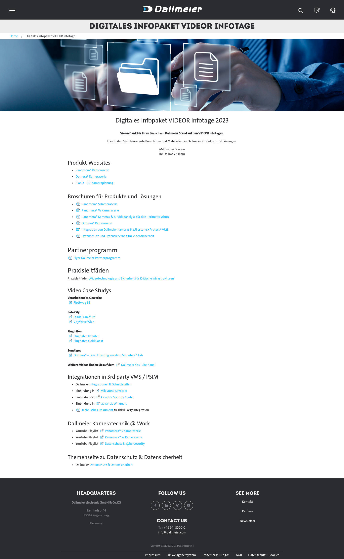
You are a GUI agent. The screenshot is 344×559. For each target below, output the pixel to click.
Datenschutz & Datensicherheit (111, 465)
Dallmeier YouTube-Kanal (138, 365)
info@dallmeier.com (172, 532)
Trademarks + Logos (216, 555)
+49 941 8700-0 (174, 527)
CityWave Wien (84, 322)
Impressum (152, 555)
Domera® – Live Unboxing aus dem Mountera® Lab (108, 355)
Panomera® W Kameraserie (100, 210)
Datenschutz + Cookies (263, 555)
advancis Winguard (114, 403)
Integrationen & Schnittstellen (110, 384)
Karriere (247, 511)
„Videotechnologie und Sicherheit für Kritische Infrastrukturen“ (132, 278)
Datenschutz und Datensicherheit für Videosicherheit (118, 236)
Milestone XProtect (114, 391)
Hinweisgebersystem (181, 555)
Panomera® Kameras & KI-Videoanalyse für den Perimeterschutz (125, 217)
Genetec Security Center (117, 397)
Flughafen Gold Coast (88, 341)
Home (14, 36)
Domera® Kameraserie (91, 176)
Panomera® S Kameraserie (99, 204)
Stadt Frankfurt (84, 317)
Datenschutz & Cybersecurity (125, 443)
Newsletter (247, 521)
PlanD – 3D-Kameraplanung (94, 183)
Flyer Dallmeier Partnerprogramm (97, 258)
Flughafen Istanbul (86, 336)
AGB (239, 555)
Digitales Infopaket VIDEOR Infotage (172, 26)
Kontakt (247, 502)
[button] (333, 10)
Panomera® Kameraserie (92, 170)
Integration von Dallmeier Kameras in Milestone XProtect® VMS (125, 229)
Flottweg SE (82, 302)
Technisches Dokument (97, 410)
